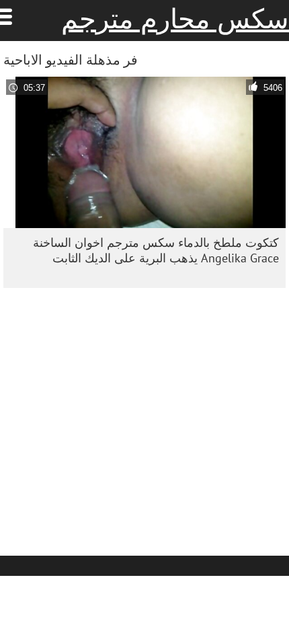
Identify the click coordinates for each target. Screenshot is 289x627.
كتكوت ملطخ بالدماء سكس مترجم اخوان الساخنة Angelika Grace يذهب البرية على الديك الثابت (156, 250)
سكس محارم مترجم (175, 19)
